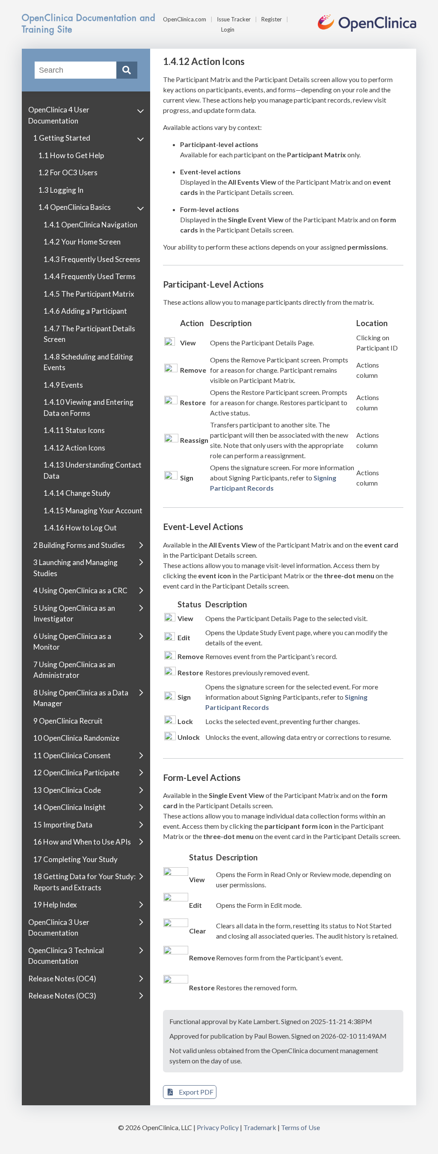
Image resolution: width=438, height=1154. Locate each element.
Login (227, 29)
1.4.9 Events (63, 384)
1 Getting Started (61, 137)
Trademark (259, 1127)
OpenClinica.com (184, 19)
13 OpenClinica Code (67, 790)
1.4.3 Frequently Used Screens (92, 259)
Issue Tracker (234, 19)
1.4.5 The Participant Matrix (89, 293)
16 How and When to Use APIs (82, 841)
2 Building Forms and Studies (79, 545)
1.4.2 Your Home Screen (82, 241)
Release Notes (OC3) (62, 995)
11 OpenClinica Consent (72, 755)
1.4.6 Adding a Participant (85, 310)
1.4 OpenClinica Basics (74, 207)
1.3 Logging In (60, 189)
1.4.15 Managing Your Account (93, 510)
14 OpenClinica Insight (69, 807)
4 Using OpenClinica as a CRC (80, 590)
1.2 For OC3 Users (68, 172)
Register (271, 19)
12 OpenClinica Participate (76, 772)
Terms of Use (300, 1127)
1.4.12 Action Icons (74, 447)
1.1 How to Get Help (71, 155)
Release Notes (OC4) (62, 978)
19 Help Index (55, 904)
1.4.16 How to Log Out (80, 527)
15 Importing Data (62, 824)
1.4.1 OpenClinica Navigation (90, 224)
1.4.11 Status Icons (74, 430)
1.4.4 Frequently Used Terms (90, 276)
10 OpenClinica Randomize (76, 737)
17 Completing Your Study (75, 859)
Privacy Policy (218, 1127)
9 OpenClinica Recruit (68, 720)
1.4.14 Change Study (77, 493)
